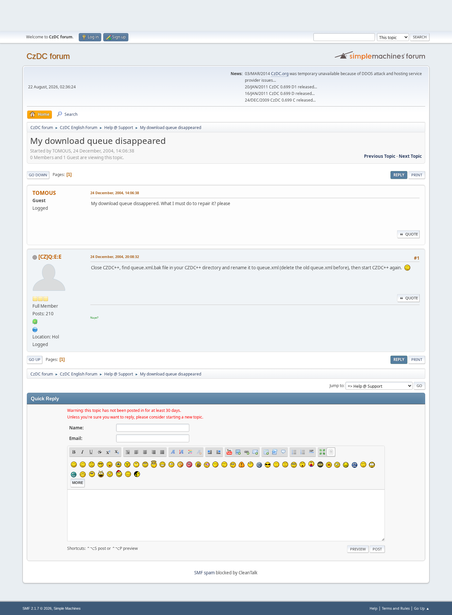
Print (416, 174)
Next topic (410, 156)
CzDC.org (280, 73)
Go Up (34, 359)
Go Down (38, 174)
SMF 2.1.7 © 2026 (37, 608)
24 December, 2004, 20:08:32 (114, 256)
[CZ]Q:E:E (50, 256)
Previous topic (379, 156)
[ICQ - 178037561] (35, 321)
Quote (411, 234)
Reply (398, 174)
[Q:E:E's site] (35, 329)
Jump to (336, 385)
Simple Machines (67, 608)
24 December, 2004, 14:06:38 (114, 192)
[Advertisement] (226, 15)
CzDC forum (48, 56)
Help (374, 608)
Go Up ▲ (421, 608)
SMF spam (204, 573)
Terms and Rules (396, 608)
